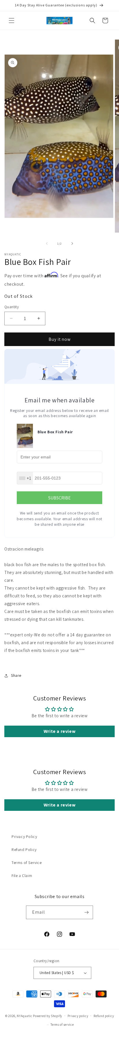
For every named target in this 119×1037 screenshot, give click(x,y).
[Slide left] (46, 243)
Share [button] (16, 675)
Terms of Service (27, 862)
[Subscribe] (86, 912)
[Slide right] (72, 243)
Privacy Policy (24, 836)
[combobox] (25, 478)
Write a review (59, 731)
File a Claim (22, 875)
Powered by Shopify (47, 1016)
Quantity (11, 306)
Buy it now (60, 339)
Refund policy (104, 1016)
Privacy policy (78, 1016)
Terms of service (62, 1025)
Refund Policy (24, 849)
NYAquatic (25, 1016)
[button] (11, 20)
